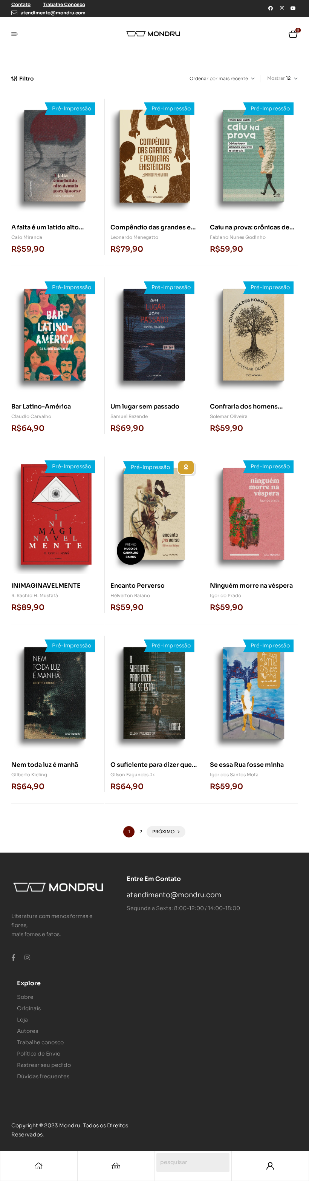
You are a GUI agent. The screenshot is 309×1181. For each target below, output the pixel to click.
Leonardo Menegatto (134, 237)
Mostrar (276, 78)
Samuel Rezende (129, 416)
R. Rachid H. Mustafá (34, 595)
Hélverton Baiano (130, 595)
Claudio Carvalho (31, 416)
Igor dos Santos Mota (234, 774)
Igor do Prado (225, 595)
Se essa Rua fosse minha (247, 765)
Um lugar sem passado (144, 406)
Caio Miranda (26, 237)
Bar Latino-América (41, 406)
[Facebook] (270, 8)
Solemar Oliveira (229, 416)
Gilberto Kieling (29, 774)
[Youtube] (293, 8)
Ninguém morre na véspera (251, 586)
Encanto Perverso (137, 586)
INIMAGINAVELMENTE (46, 586)
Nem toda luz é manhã (44, 765)
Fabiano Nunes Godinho (238, 237)
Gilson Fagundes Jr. (132, 774)
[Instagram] (281, 8)
